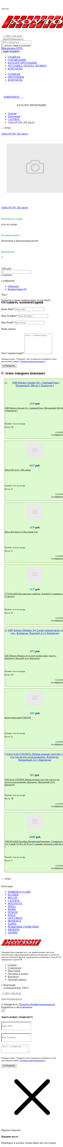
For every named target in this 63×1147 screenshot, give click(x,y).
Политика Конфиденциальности (37, 1004)
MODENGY (14, 921)
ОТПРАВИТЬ (9, 366)
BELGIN (12, 897)
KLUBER (13, 894)
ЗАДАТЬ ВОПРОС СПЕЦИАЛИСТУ (30, 90)
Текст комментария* (12, 353)
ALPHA (12, 923)
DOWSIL (13, 912)
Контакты (13, 976)
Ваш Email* (7, 322)
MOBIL (12, 909)
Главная (12, 113)
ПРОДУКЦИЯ (16, 77)
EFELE (12, 915)
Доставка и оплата (18, 973)
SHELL (12, 906)
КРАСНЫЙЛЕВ (42, 1007)
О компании (14, 967)
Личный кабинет (17, 979)
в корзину (6, 275)
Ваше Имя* (7, 309)
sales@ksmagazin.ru (13, 39)
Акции (12, 932)
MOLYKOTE (15, 903)
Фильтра (14, 929)
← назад (5, 127)
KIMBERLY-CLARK (19, 891)
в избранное (8, 280)
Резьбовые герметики (23, 926)
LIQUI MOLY (15, 918)
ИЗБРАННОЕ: (13, 97)
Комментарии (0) (17, 289)
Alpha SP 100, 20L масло (21, 122)
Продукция (14, 116)
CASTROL (14, 119)
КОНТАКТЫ (15, 68)
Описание (13, 286)
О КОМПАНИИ (17, 60)
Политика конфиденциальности (32, 361)
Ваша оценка (8, 329)
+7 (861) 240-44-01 (13, 36)
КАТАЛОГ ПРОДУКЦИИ (22, 62)
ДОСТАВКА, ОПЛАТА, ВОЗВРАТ (27, 65)
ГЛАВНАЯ (14, 57)
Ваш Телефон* (9, 315)
